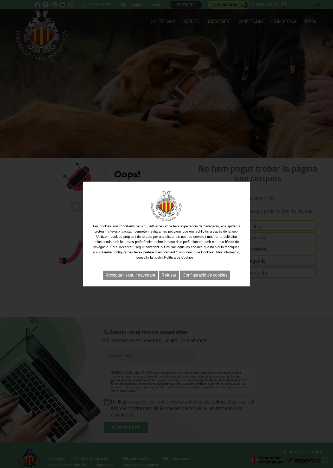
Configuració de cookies (205, 275)
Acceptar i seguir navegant (130, 275)
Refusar (169, 275)
